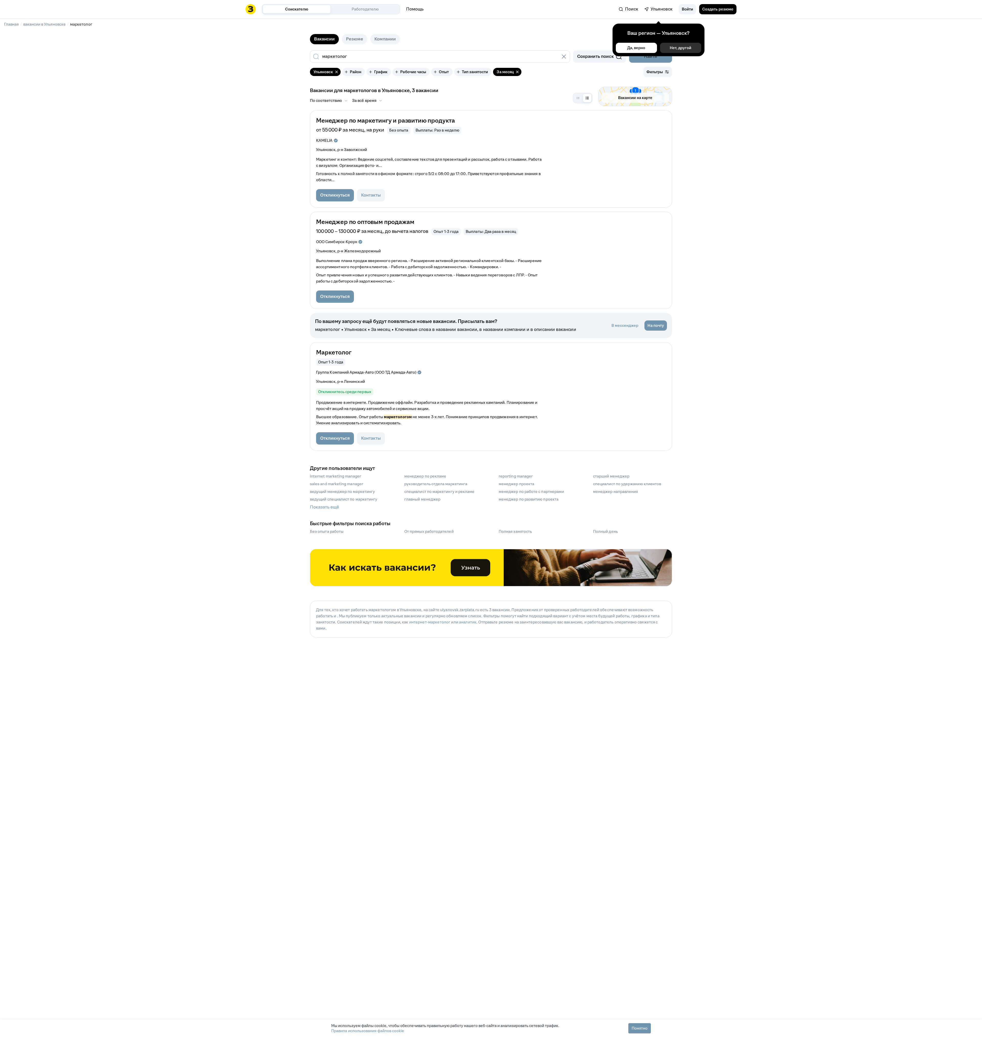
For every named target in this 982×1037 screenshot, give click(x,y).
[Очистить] (564, 56)
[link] (628, 9)
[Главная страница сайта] (251, 9)
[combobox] (434, 56)
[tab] (324, 39)
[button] (687, 9)
